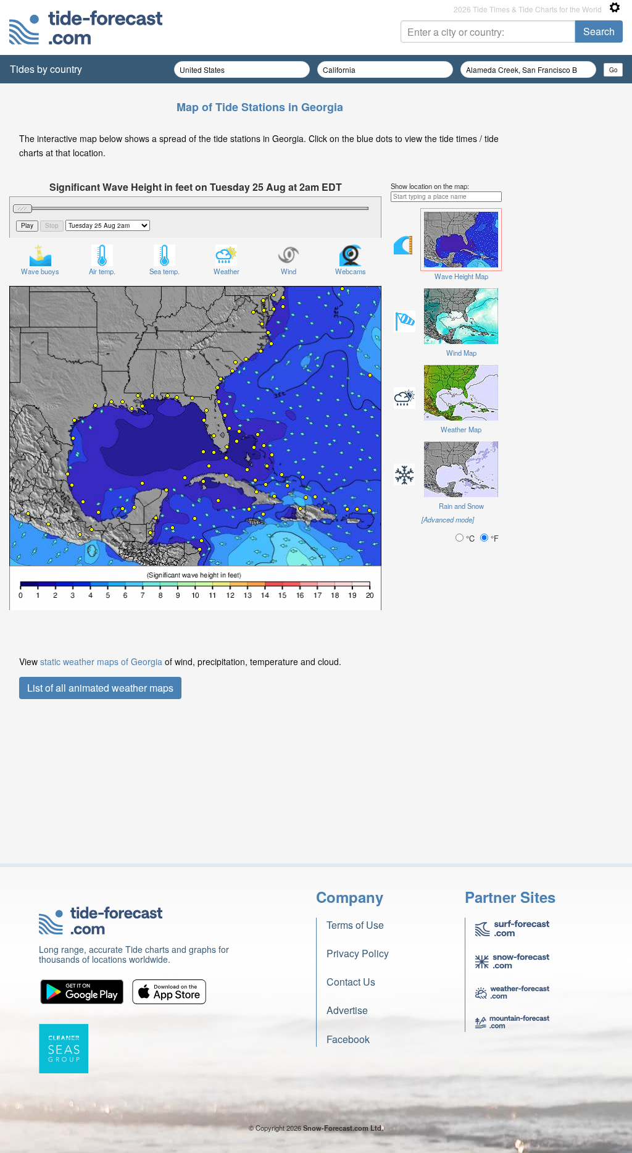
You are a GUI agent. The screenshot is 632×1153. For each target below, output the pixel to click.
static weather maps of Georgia (101, 661)
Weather (226, 271)
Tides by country (46, 69)
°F (493, 538)
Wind (288, 271)
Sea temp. (164, 271)
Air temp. (102, 271)
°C (470, 538)
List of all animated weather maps (100, 688)
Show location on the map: (430, 186)
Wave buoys (40, 271)
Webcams (350, 271)
